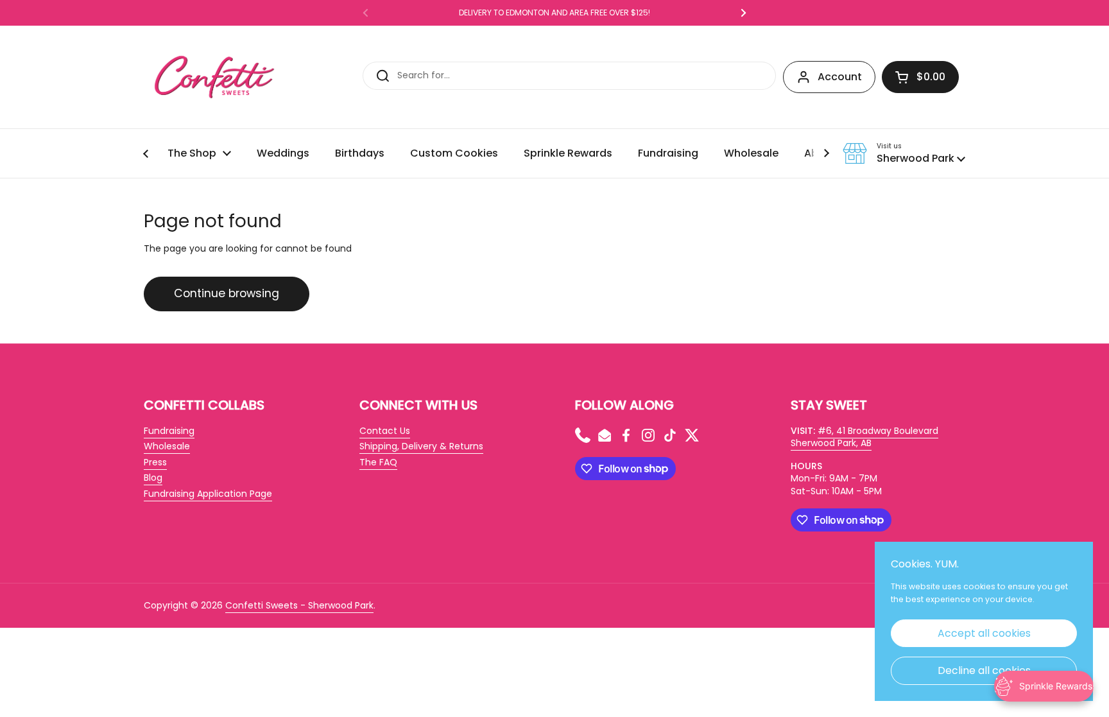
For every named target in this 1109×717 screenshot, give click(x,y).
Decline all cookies (984, 670)
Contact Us (384, 430)
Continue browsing (226, 293)
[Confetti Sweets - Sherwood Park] (214, 77)
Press (155, 462)
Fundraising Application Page (208, 493)
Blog (153, 477)
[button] (920, 77)
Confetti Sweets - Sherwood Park (299, 605)
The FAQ (378, 462)
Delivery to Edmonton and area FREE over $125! (554, 12)
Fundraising (169, 430)
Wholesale (167, 446)
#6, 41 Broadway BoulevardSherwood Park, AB (864, 437)
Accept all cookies (984, 633)
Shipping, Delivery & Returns (421, 446)
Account (840, 76)
